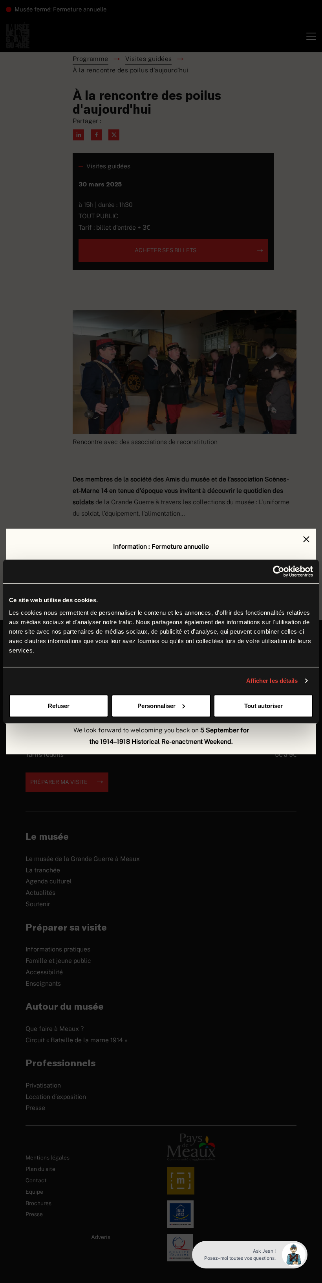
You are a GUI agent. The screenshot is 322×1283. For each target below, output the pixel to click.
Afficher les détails (272, 680)
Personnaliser (156, 705)
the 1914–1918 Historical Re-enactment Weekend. (161, 741)
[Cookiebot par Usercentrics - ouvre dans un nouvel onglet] (278, 571)
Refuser (59, 705)
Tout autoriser (263, 705)
